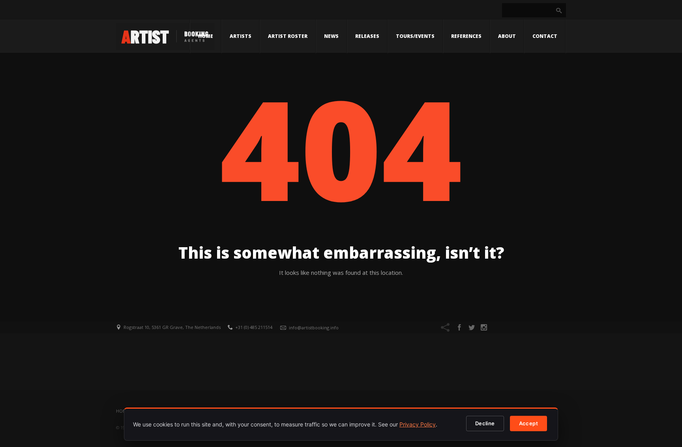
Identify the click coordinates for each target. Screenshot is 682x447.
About (507, 36)
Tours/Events (415, 36)
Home (205, 36)
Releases (367, 36)
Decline (485, 423)
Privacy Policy (417, 424)
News (331, 36)
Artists (240, 36)
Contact (544, 36)
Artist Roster (287, 36)
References (466, 36)
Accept (528, 423)
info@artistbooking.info (314, 328)
